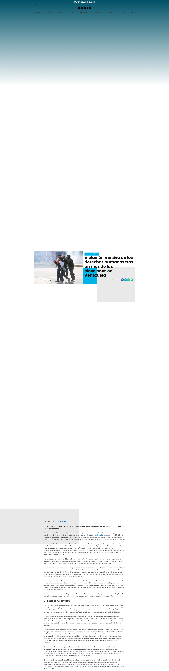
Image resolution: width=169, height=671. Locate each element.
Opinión (122, 12)
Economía (111, 12)
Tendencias (83, 12)
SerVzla (48, 12)
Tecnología (60, 12)
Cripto (72, 12)
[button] (122, 279)
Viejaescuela (98, 12)
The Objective (61, 521)
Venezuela (71, 533)
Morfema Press (84, 2)
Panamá (133, 12)
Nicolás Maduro (99, 535)
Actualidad (36, 12)
